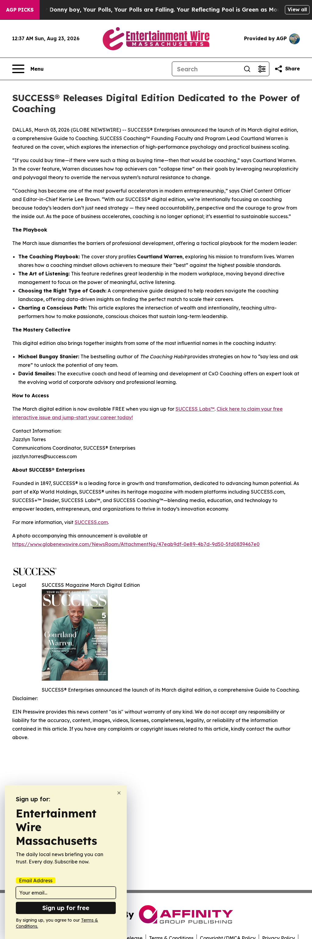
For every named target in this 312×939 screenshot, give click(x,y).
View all (297, 9)
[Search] (247, 69)
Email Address (35, 880)
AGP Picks (20, 10)
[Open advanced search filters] (261, 69)
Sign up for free (65, 908)
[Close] (119, 793)
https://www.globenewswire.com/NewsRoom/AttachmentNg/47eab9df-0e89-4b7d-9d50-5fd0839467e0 (136, 544)
